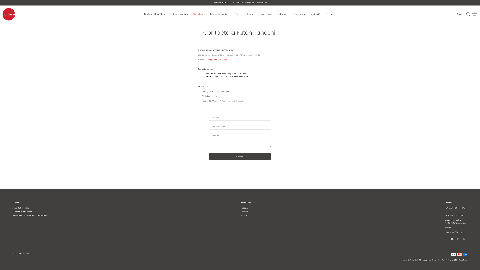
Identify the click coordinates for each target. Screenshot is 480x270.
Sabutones (283, 14)
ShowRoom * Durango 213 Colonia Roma (29, 215)
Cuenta (460, 14)
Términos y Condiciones (22, 211)
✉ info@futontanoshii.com (455, 223)
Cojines (330, 14)
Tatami (250, 14)
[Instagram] (458, 239)
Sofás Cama (199, 14)
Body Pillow (299, 14)
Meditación (316, 14)
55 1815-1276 (240, 73)
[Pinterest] (464, 239)
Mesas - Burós (265, 14)
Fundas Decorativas (219, 14)
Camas (238, 14)
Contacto (244, 211)
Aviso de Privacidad (20, 208)
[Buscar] (468, 14)
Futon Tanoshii (23, 254)
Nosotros (244, 208)
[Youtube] (452, 239)
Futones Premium (179, 14)
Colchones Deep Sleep (154, 14)
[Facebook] (446, 239)
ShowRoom (245, 215)
